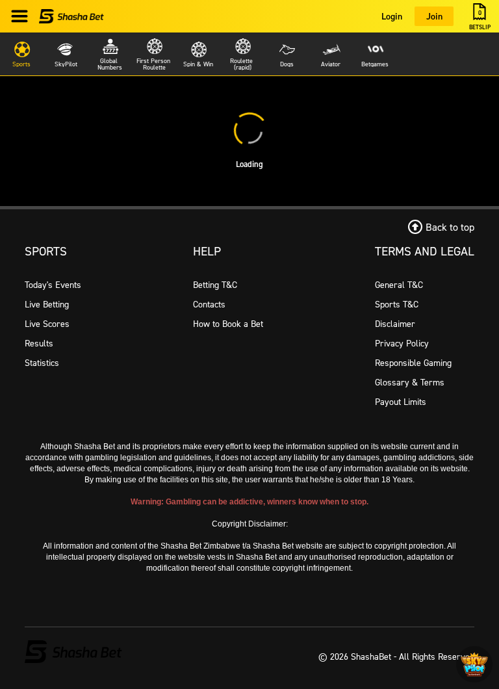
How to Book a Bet (228, 323)
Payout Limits (400, 401)
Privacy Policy (402, 342)
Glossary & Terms (409, 381)
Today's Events (53, 284)
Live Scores (47, 323)
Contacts (209, 303)
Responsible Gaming (413, 362)
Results (39, 342)
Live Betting (47, 303)
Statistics (42, 362)
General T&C (399, 284)
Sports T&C (396, 303)
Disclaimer (395, 323)
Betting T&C (215, 284)
